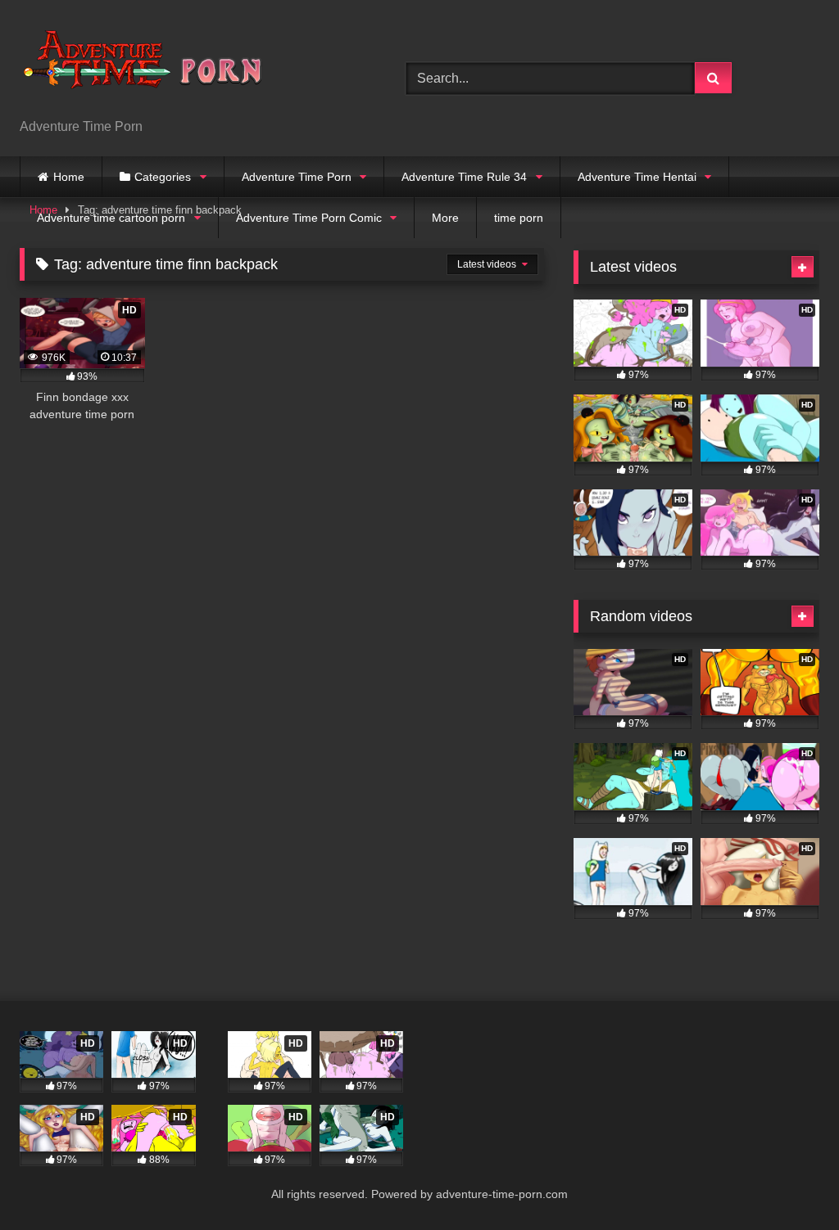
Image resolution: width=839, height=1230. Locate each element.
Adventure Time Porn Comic (309, 217)
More (445, 217)
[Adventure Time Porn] (187, 65)
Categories (162, 176)
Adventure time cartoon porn (111, 217)
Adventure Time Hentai (637, 176)
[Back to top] (788, 1181)
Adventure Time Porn (296, 176)
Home (68, 176)
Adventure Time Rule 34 (464, 176)
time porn (518, 217)
